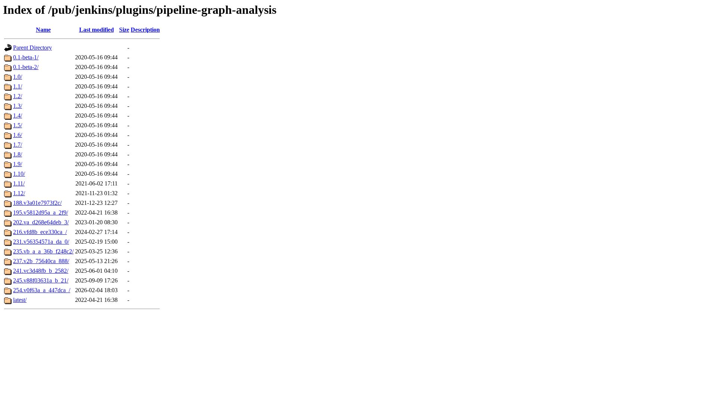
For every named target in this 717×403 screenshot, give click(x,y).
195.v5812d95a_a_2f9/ (40, 212)
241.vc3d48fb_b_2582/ (40, 271)
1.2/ (17, 96)
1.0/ (17, 77)
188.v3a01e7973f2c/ (37, 203)
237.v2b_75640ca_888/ (41, 261)
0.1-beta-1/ (25, 57)
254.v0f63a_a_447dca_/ (41, 290)
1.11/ (19, 183)
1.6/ (17, 135)
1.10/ (19, 174)
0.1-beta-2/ (25, 67)
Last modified (96, 29)
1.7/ (17, 144)
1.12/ (19, 193)
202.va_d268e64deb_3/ (41, 222)
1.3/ (17, 106)
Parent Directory (32, 47)
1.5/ (17, 125)
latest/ (20, 300)
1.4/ (17, 115)
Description (145, 29)
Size (124, 29)
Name (43, 29)
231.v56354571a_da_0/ (41, 241)
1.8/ (17, 154)
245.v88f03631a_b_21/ (40, 280)
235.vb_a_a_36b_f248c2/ (43, 251)
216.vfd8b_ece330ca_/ (40, 232)
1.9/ (17, 164)
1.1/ (17, 86)
